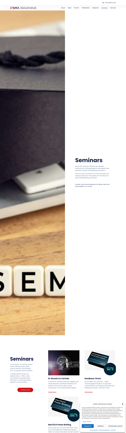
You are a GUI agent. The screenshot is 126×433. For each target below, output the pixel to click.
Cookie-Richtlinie (94, 430)
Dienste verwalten (87, 421)
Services (113, 8)
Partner (76, 8)
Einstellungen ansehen (115, 426)
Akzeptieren (88, 426)
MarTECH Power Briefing (59, 424)
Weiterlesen (52, 392)
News (69, 8)
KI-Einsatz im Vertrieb (58, 378)
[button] (122, 404)
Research (95, 8)
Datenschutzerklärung (104, 430)
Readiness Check (93, 378)
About (63, 8)
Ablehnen (101, 426)
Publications (86, 8)
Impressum (113, 430)
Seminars (104, 8)
